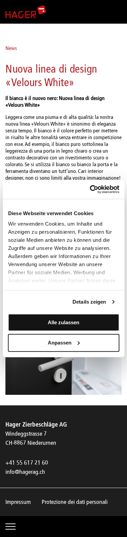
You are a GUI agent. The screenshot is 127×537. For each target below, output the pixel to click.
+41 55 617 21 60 (26, 463)
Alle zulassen (63, 322)
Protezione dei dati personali (75, 502)
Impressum (18, 502)
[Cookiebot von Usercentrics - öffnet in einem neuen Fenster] (90, 189)
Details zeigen (89, 302)
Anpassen (59, 343)
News (11, 48)
